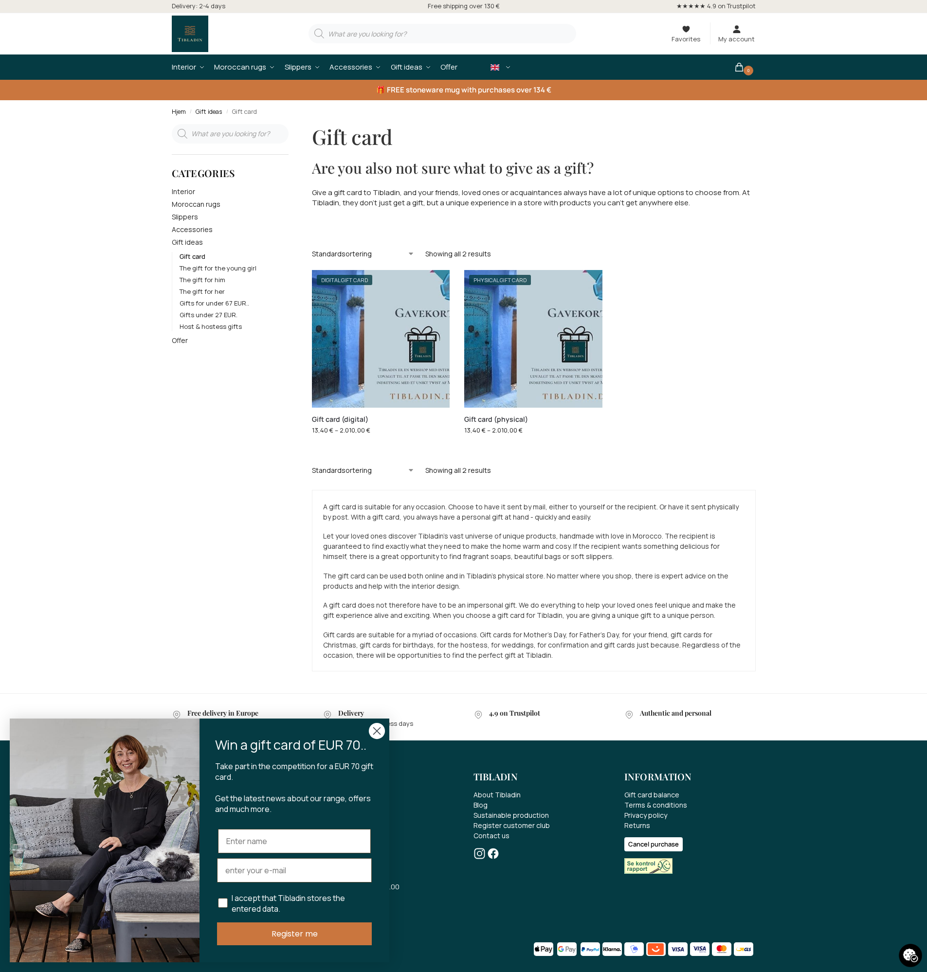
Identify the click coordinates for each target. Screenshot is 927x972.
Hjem (179, 112)
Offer (180, 340)
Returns (637, 825)
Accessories (192, 229)
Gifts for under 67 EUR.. (214, 303)
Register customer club (511, 825)
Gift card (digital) (340, 419)
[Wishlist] (435, 284)
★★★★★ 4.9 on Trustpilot (716, 5)
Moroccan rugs (196, 204)
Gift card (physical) (496, 419)
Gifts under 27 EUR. (208, 314)
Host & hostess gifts (211, 326)
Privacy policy (645, 815)
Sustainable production (511, 815)
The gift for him (202, 279)
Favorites (686, 39)
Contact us (491, 835)
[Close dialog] (376, 730)
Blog (480, 805)
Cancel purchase (653, 844)
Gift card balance (651, 794)
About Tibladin (497, 794)
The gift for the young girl (218, 268)
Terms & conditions (655, 805)
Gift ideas (209, 112)
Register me (295, 933)
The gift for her (202, 291)
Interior (183, 191)
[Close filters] (291, 129)
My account (736, 39)
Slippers (185, 216)
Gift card (192, 256)
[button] (745, 67)
